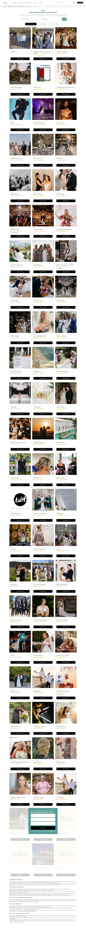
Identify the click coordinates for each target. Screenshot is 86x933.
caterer (39, 910)
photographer (70, 908)
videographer (12, 909)
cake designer (46, 910)
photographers (26, 883)
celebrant (25, 900)
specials (35, 2)
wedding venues (14, 883)
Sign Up (80, 2)
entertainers (32, 883)
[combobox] (61, 3)
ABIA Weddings (31, 881)
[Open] (40, 19)
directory (15, 2)
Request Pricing (20, 58)
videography (38, 894)
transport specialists (41, 883)
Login (73, 2)
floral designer (19, 900)
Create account (43, 827)
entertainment (20, 909)
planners (21, 883)
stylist (33, 910)
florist (36, 910)
